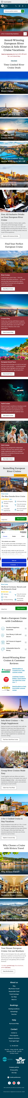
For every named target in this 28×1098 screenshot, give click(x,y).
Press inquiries (14, 1035)
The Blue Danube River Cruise (13, 496)
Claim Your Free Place (9, 788)
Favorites (14, 1014)
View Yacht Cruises (8, 415)
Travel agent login (14, 1041)
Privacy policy (14, 1070)
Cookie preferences (15, 1077)
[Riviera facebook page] (9, 1083)
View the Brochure (8, 971)
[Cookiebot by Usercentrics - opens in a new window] (20, 532)
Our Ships (14, 997)
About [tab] (23, 536)
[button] (25, 484)
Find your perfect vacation (11, 11)
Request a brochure (14, 1038)
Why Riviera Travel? (14, 989)
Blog (14, 986)
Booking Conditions (14, 1009)
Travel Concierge (14, 994)
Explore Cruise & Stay (9, 838)
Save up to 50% (5, 479)
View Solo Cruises (8, 459)
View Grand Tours (8, 374)
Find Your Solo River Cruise (10, 739)
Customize (13, 564)
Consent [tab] (5, 536)
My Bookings (14, 1011)
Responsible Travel (14, 991)
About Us (14, 999)
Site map (14, 1073)
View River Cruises (8, 289)
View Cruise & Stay (8, 332)
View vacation (21, 519)
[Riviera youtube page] (14, 1083)
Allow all (14, 560)
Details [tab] (14, 536)
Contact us (14, 1033)
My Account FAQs (14, 1023)
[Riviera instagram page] (18, 1083)
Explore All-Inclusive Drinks (10, 236)
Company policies (14, 1067)
